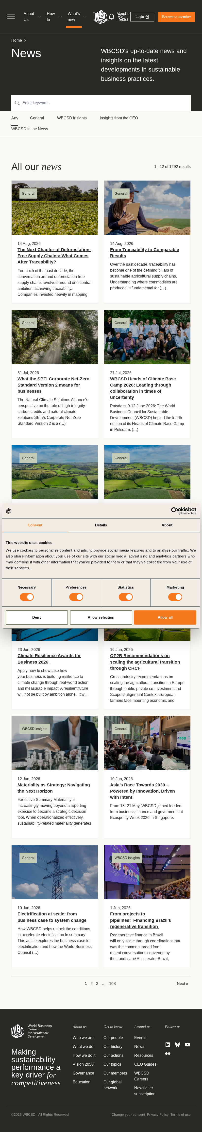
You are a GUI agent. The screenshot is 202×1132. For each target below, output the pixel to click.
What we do (83, 1046)
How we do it (84, 1055)
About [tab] (167, 525)
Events (140, 1038)
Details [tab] (101, 525)
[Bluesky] (178, 1045)
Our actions (113, 1055)
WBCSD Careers (141, 1076)
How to (51, 17)
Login (139, 17)
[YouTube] (187, 1045)
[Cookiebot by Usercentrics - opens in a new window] (174, 511)
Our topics (112, 1064)
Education (81, 1082)
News (139, 1046)
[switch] (76, 597)
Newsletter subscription (144, 1091)
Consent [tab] (35, 525)
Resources (143, 1055)
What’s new (74, 17)
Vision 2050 (83, 1064)
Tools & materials (101, 17)
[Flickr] (168, 1054)
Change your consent (128, 1114)
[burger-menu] (11, 16)
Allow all (165, 617)
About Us (29, 17)
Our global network (112, 1085)
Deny (36, 617)
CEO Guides (145, 1064)
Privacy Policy (157, 1114)
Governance (83, 1073)
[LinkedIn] (168, 1045)
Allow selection (101, 617)
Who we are (83, 1038)
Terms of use (180, 1114)
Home (16, 40)
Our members (115, 1073)
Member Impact (124, 17)
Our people (113, 1038)
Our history (112, 1046)
